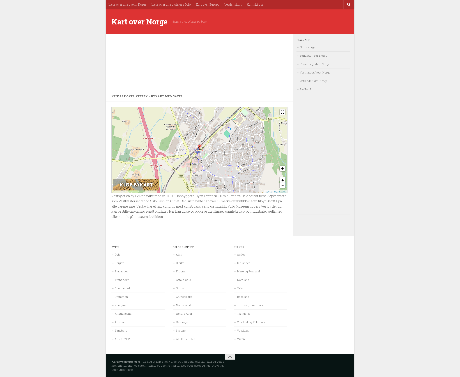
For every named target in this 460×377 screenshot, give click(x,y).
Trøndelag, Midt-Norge (315, 64)
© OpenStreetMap (280, 192)
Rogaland (243, 296)
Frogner (181, 271)
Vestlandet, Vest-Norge (315, 72)
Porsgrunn (121, 305)
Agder (241, 254)
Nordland (243, 280)
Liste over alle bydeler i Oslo (171, 4)
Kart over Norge (139, 21)
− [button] (282, 185)
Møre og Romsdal (248, 271)
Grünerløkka (184, 296)
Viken (241, 339)
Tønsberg (121, 330)
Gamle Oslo (183, 280)
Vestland (243, 330)
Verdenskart (233, 4)
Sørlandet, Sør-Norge (313, 55)
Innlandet (243, 263)
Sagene (181, 330)
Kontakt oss (255, 4)
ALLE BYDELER (186, 339)
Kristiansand (123, 313)
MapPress (268, 192)
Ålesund (120, 322)
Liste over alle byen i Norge (127, 4)
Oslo (118, 254)
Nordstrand (183, 305)
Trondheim (122, 280)
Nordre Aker (184, 313)
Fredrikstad (122, 288)
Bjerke (180, 263)
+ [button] (282, 180)
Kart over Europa (207, 4)
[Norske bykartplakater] (136, 189)
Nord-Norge (307, 47)
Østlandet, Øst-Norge (314, 81)
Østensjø (182, 322)
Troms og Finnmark (250, 305)
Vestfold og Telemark (251, 322)
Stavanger (121, 271)
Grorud (180, 288)
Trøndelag (243, 313)
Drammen (121, 296)
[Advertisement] (199, 62)
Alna (179, 254)
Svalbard (305, 89)
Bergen (119, 263)
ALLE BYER (122, 339)
